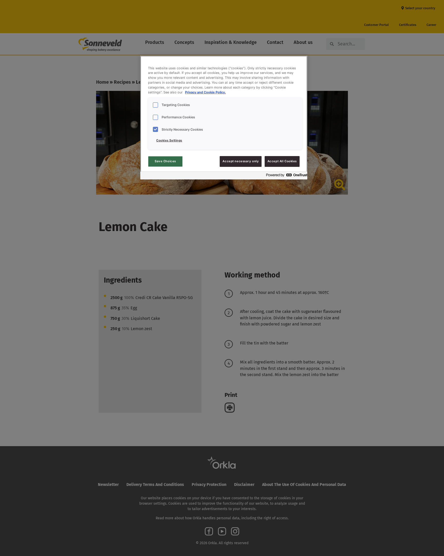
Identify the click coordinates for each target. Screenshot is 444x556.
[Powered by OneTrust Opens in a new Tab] (285, 176)
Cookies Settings (169, 140)
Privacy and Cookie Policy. (205, 92)
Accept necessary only (241, 161)
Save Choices (165, 161)
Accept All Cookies (282, 161)
